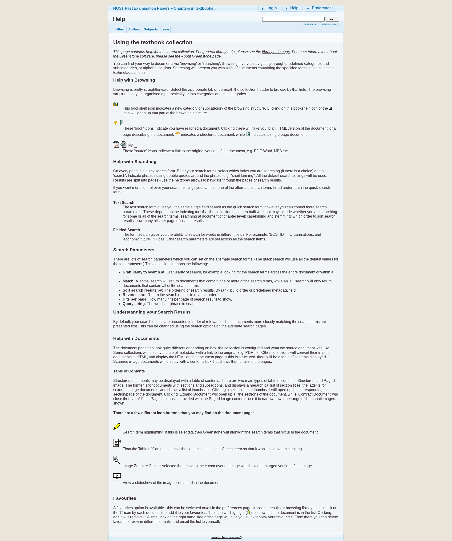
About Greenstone (196, 56)
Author (133, 29)
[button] (320, 8)
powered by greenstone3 (226, 537)
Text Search (310, 24)
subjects (151, 29)
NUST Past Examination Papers (141, 8)
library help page (276, 52)
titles (119, 29)
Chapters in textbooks (193, 8)
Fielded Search (330, 24)
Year (165, 29)
